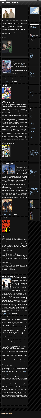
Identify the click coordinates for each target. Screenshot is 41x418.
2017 (30, 114)
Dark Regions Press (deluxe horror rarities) (34, 156)
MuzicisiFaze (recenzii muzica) (33, 30)
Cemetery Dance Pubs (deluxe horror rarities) (34, 153)
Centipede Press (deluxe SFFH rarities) (34, 154)
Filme (4, 314)
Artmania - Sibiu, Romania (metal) (33, 96)
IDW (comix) (31, 169)
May (31, 137)
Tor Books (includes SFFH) (32, 194)
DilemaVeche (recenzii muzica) (33, 27)
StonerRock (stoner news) (32, 187)
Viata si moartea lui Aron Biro (10, 2)
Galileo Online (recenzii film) (32, 28)
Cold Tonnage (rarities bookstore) (33, 155)
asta (11, 358)
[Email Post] (12, 81)
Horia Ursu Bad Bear (32, 73)
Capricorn (31, 60)
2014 (30, 117)
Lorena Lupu (31, 79)
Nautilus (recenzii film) (32, 29)
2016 (30, 115)
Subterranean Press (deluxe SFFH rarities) (34, 188)
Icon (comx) (31, 168)
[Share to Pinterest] (16, 81)
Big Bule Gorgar (31, 56)
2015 (30, 116)
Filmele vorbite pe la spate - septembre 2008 (9, 276)
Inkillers (30, 74)
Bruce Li (30, 58)
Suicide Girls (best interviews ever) (33, 189)
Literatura (30, 40)
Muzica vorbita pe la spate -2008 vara (8, 317)
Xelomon (30, 92)
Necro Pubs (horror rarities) (32, 172)
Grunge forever (4, 85)
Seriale (4, 215)
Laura (30, 78)
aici (7, 335)
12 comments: (10, 214)
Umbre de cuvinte (31, 91)
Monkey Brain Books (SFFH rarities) (33, 171)
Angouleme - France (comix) (32, 95)
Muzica (4, 404)
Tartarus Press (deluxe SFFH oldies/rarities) (34, 191)
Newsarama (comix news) (32, 174)
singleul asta (17, 366)
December (32, 123)
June (31, 136)
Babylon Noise (31, 53)
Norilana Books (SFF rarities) (32, 176)
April (31, 138)
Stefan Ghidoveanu (31, 90)
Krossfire (30, 77)
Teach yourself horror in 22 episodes (8, 163)
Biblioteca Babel (31, 54)
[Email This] (13, 313)
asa (12, 362)
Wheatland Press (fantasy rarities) (33, 195)
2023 (30, 109)
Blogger (23, 416)
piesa (6, 371)
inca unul (26, 371)
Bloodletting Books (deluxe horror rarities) (34, 152)
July (31, 135)
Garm (30, 72)
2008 (30, 122)
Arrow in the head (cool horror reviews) (33, 149)
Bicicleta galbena (31, 55)
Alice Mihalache (31, 52)
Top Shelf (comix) (31, 193)
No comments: (10, 81)
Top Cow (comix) (31, 192)
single (7, 374)
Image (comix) (31, 170)
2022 (30, 110)
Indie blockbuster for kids (6, 59)
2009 (30, 121)
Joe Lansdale (31, 75)
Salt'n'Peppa (4, 218)
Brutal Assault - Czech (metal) (33, 97)
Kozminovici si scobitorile (32, 76)
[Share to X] (15, 81)
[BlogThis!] (14, 81)
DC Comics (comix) (31, 157)
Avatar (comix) (31, 151)
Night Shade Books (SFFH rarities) (33, 175)
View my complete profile (35, 36)
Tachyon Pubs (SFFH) (32, 190)
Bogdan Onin (31, 57)
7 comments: (10, 313)
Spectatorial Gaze (31, 89)
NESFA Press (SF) (31, 173)
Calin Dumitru (31, 59)
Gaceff (30, 71)
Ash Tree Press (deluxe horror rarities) (33, 150)
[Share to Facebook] (15, 313)
